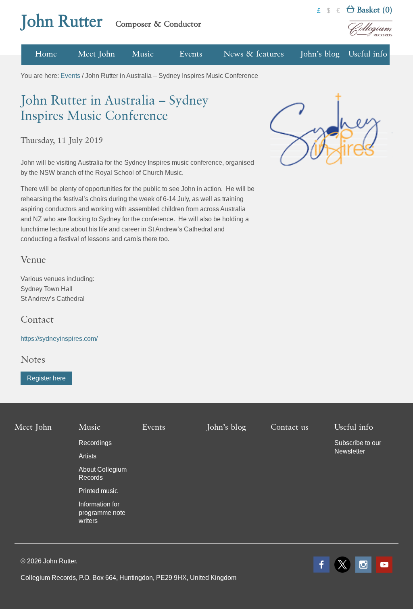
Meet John (96, 54)
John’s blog (320, 54)
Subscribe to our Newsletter (357, 447)
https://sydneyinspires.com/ (59, 338)
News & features (253, 54)
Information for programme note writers (102, 513)
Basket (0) (373, 10)
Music (143, 54)
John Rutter (62, 22)
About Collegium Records (103, 473)
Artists (87, 456)
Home (46, 54)
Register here (46, 378)
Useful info (367, 54)
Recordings (95, 442)
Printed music (98, 490)
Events (190, 54)
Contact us (290, 428)
